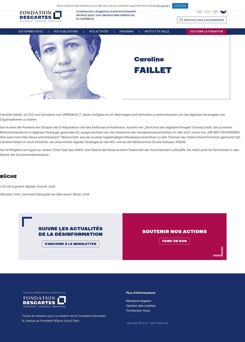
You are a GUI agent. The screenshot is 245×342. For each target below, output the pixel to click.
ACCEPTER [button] (180, 5)
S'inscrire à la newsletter (70, 244)
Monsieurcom (177, 323)
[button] (202, 20)
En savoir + (164, 5)
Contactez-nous (138, 310)
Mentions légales (138, 301)
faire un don (174, 241)
